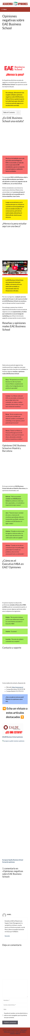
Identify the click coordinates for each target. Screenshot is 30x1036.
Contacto (12, 1033)
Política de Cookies (21, 1031)
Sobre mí (18, 1033)
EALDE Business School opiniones (12, 737)
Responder (7, 936)
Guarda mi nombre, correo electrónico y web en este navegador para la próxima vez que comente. (16, 1015)
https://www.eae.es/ (17, 687)
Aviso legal (23, 1030)
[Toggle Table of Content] (17, 112)
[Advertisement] (15, 46)
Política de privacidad (9, 1031)
